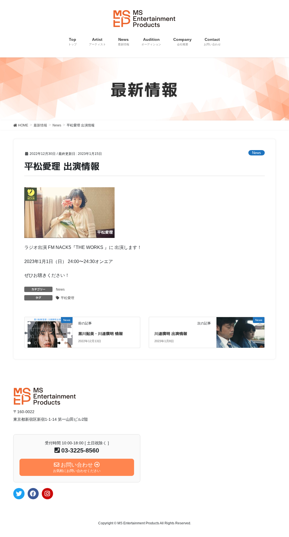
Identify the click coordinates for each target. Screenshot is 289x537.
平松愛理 (67, 298)
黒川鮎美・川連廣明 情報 (100, 333)
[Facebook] (33, 493)
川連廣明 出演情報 (170, 333)
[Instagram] (47, 493)
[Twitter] (19, 493)
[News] (48, 330)
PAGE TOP (276, 516)
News (256, 153)
